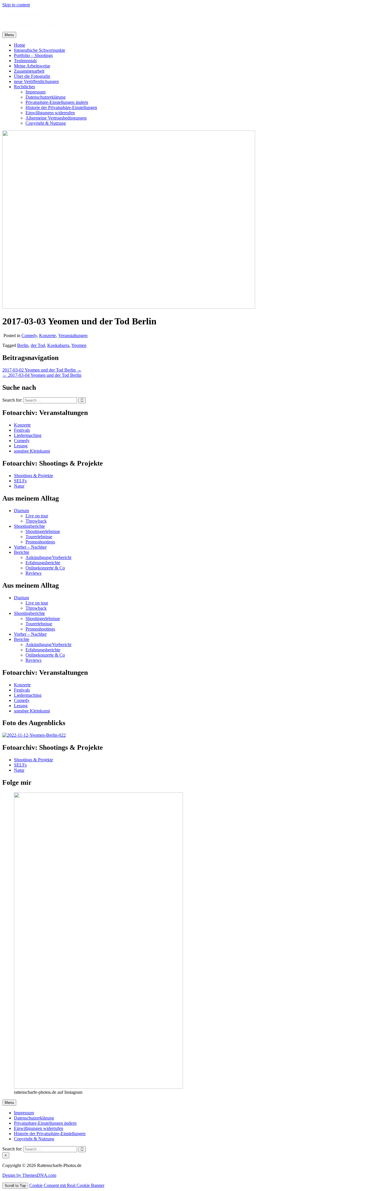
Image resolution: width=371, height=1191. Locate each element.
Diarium (21, 510)
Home (19, 45)
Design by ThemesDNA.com (29, 1175)
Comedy (29, 335)
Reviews (33, 573)
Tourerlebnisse (39, 536)
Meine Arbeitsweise (32, 65)
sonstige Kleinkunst (32, 451)
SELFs (20, 480)
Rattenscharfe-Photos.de (24, 14)
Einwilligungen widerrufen (50, 112)
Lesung (21, 445)
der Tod (38, 345)
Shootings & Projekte (33, 475)
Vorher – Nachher (30, 547)
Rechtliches (24, 86)
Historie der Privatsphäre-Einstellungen (61, 107)
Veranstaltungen (73, 335)
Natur (19, 486)
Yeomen (78, 345)
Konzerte (47, 335)
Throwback (36, 521)
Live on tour (37, 515)
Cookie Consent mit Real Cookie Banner (66, 1185)
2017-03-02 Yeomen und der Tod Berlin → (41, 369)
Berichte (21, 552)
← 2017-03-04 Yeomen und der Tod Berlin (41, 375)
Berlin (22, 345)
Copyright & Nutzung (46, 123)
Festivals (22, 430)
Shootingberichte (29, 526)
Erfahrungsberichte (43, 562)
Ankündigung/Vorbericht (48, 557)
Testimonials (25, 60)
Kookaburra (58, 345)
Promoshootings (40, 541)
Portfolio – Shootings (33, 55)
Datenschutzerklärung (46, 97)
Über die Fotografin (32, 76)
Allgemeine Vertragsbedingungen (56, 117)
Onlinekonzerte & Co (45, 567)
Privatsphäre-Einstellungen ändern (57, 102)
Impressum (36, 91)
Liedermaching (27, 435)
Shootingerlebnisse (43, 531)
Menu (9, 35)
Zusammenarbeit (29, 71)
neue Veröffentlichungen (36, 81)
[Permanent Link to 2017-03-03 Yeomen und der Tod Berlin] (128, 307)
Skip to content (16, 4)
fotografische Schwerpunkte (39, 50)
